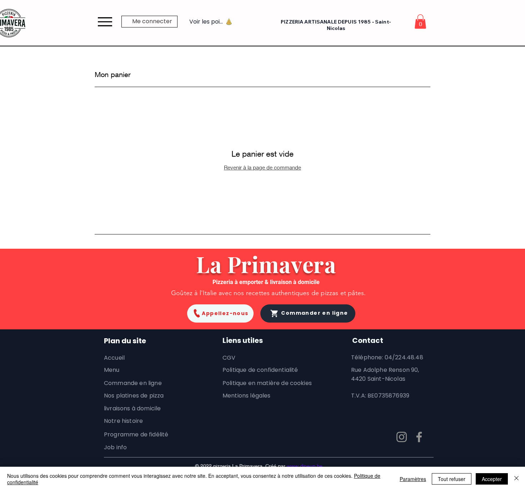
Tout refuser (451, 478)
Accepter (492, 478)
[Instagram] (402, 437)
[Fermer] (516, 478)
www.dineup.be (304, 466)
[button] (420, 21)
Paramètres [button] (413, 478)
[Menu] (105, 21)
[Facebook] (419, 437)
